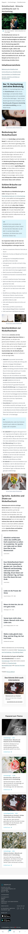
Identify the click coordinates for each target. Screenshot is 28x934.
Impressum (4, 903)
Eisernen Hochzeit (20, 665)
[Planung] (14, 931)
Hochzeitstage (5, 661)
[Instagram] (20, 908)
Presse (2, 900)
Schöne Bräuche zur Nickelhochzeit (11, 72)
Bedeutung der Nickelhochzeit (10, 69)
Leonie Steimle (10, 31)
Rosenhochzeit (12, 663)
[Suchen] (3, 931)
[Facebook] (18, 908)
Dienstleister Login (5, 909)
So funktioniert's (5, 897)
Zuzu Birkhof (11, 672)
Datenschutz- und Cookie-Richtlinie (9, 901)
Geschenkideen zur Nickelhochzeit (11, 74)
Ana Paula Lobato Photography (14, 127)
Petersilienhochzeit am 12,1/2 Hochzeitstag (13, 196)
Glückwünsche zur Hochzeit (15, 702)
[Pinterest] (23, 908)
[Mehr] (25, 931)
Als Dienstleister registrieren (8, 908)
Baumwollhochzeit (7, 665)
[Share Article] (3, 30)
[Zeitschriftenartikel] (19, 931)
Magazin (3, 898)
